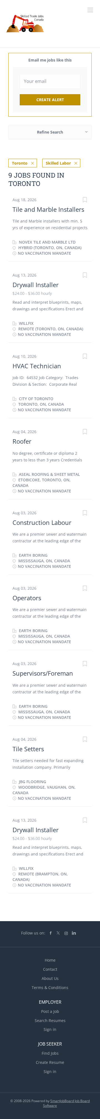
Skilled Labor (58, 163)
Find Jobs (50, 1053)
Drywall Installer (35, 284)
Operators (26, 598)
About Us (50, 978)
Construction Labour (41, 522)
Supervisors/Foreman (42, 673)
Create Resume (50, 1062)
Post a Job (50, 1011)
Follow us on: (33, 933)
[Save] (85, 200)
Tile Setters (28, 749)
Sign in (50, 1029)
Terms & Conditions (50, 987)
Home (50, 960)
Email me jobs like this (50, 60)
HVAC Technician (36, 366)
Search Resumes (50, 1020)
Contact (50, 969)
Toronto (20, 163)
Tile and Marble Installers (48, 209)
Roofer (21, 441)
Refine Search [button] (50, 132)
